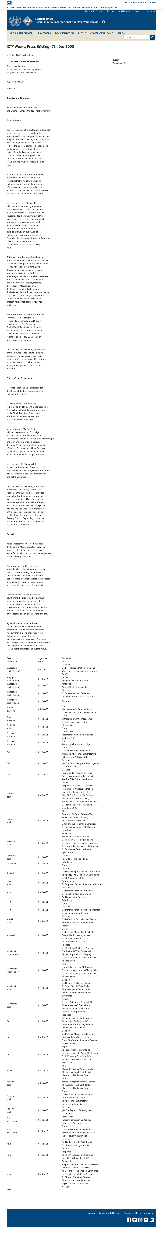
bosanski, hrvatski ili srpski (118, 11)
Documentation (64, 33)
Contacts (91, 1213)
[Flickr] (146, 1219)
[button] (103, 21)
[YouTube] (140, 1219)
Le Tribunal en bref (21, 33)
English (88, 11)
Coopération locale (101, 33)
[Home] (22, 21)
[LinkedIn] (152, 1219)
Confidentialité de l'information (139, 1213)
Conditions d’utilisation (109, 1213)
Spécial (122, 33)
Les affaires (44, 33)
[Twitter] (134, 1219)
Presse (82, 33)
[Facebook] (129, 1219)
